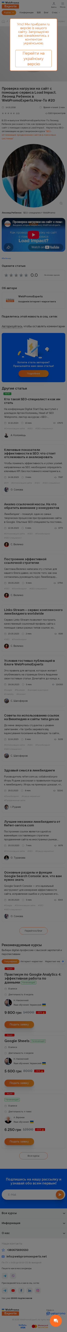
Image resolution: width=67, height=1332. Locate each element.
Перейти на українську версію (33, 58)
